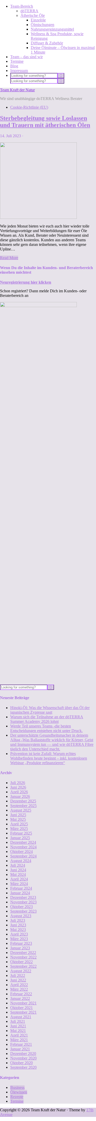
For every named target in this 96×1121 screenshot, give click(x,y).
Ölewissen (18, 1092)
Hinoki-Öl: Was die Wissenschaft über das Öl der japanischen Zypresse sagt (50, 710)
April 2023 (19, 934)
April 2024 (19, 879)
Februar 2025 (21, 833)
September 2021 (23, 1012)
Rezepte (16, 1096)
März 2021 (19, 1040)
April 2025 (19, 824)
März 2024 (19, 883)
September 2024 (23, 856)
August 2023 (20, 916)
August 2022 (20, 971)
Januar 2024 (20, 893)
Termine (17, 1101)
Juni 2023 (18, 925)
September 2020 (23, 1067)
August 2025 (20, 810)
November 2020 (23, 1058)
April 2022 (19, 985)
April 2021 (19, 1035)
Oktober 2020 (21, 1063)
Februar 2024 (21, 888)
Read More (9, 258)
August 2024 (20, 861)
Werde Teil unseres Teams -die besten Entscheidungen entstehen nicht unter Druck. (46, 728)
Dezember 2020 (23, 1053)
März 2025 (19, 828)
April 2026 (19, 792)
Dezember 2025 (23, 801)
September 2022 (23, 966)
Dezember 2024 (23, 842)
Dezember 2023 (23, 897)
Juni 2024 (18, 870)
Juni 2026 (18, 787)
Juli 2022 (17, 975)
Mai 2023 (18, 929)
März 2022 (19, 989)
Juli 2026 (17, 782)
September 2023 (23, 911)
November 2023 (23, 902)
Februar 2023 (21, 943)
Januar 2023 (20, 948)
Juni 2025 (18, 815)
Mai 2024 (18, 874)
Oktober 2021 (21, 1007)
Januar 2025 (20, 838)
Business (17, 1087)
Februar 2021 (21, 1044)
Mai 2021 (18, 1030)
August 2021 (20, 1017)
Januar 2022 (20, 998)
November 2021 (23, 1003)
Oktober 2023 (21, 906)
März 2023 (19, 939)
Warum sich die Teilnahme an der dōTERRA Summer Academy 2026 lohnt (46, 719)
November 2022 (23, 957)
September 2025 (23, 805)
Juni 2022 (18, 980)
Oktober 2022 (21, 962)
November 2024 (23, 847)
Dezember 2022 (23, 952)
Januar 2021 (20, 1049)
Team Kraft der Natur (17, 90)
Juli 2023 (17, 920)
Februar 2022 (21, 994)
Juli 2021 (17, 1021)
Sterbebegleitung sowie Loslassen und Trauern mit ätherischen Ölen (45, 121)
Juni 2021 (18, 1026)
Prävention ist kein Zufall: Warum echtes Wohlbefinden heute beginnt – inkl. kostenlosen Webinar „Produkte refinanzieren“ (48, 758)
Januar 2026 (20, 796)
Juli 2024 (17, 865)
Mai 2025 (18, 819)
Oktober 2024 (21, 851)
